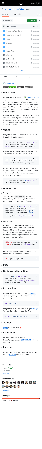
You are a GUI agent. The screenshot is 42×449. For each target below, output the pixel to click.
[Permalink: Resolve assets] (1, 221)
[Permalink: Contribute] (1, 332)
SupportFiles (10, 51)
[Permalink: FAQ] (1, 265)
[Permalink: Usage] (1, 129)
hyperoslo (8, 9)
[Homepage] (21, 3)
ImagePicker (18, 9)
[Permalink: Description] (1, 92)
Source (8, 47)
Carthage (34, 309)
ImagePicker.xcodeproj (13, 35)
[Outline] (39, 76)
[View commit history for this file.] (37, 26)
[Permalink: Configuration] (1, 192)
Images (8, 39)
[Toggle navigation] (3, 3)
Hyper (5, 328)
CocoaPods (32, 293)
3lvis (7, 26)
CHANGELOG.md (11, 63)
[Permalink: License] (1, 347)
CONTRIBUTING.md (12, 67)
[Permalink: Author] (1, 322)
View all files (21, 71)
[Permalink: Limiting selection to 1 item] (1, 271)
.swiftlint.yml (10, 59)
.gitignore (9, 55)
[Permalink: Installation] (1, 288)
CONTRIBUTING (27, 340)
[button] (36, 142)
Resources (9, 43)
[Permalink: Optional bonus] (1, 188)
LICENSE (12, 354)
